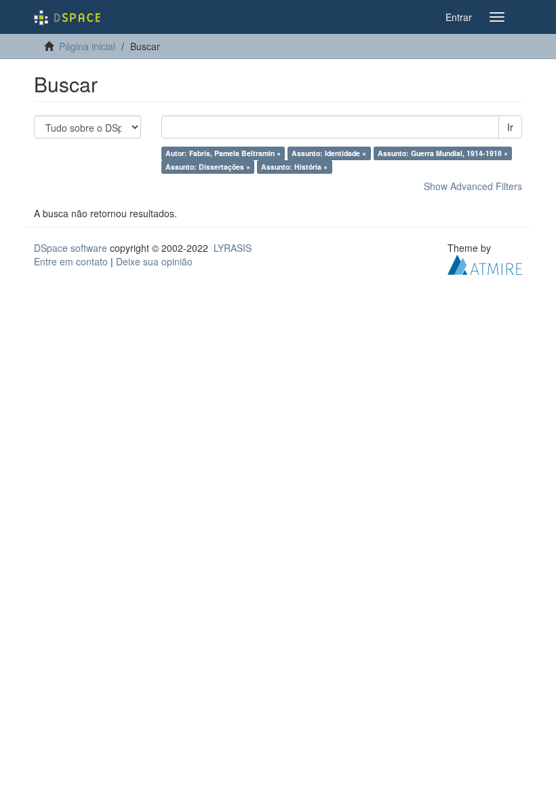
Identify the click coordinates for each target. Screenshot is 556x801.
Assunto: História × (294, 167)
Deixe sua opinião (154, 261)
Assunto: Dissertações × (207, 167)
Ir (510, 127)
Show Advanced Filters (473, 186)
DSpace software (70, 248)
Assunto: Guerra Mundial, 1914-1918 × (443, 153)
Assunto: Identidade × (329, 153)
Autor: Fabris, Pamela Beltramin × (223, 153)
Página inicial (87, 46)
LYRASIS (233, 248)
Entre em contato (71, 261)
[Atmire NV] (485, 263)
